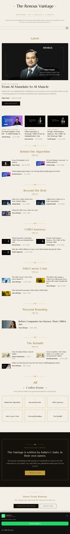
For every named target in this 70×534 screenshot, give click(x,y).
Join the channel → (35, 523)
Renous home (48, 506)
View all (35, 155)
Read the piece (11, 103)
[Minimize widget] (67, 515)
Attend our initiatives (26, 506)
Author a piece (35, 473)
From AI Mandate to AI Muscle (25, 87)
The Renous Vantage (35, 6)
